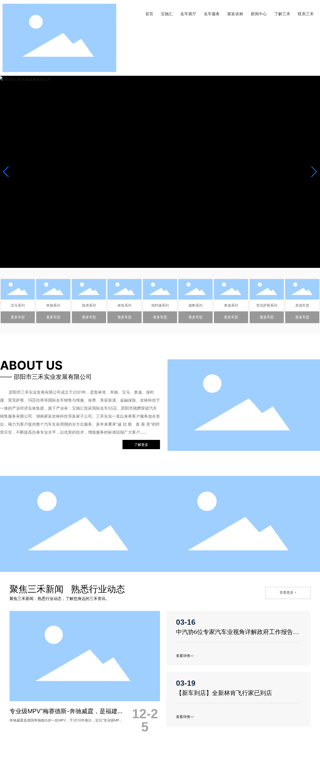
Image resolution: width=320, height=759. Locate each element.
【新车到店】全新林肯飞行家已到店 (224, 693)
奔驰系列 (53, 305)
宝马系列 (18, 305)
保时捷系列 (160, 305)
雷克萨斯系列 (266, 305)
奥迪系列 (231, 305)
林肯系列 (125, 305)
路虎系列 (89, 305)
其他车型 (302, 305)
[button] (314, 171)
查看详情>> (185, 656)
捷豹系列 (195, 305)
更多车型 (18, 317)
